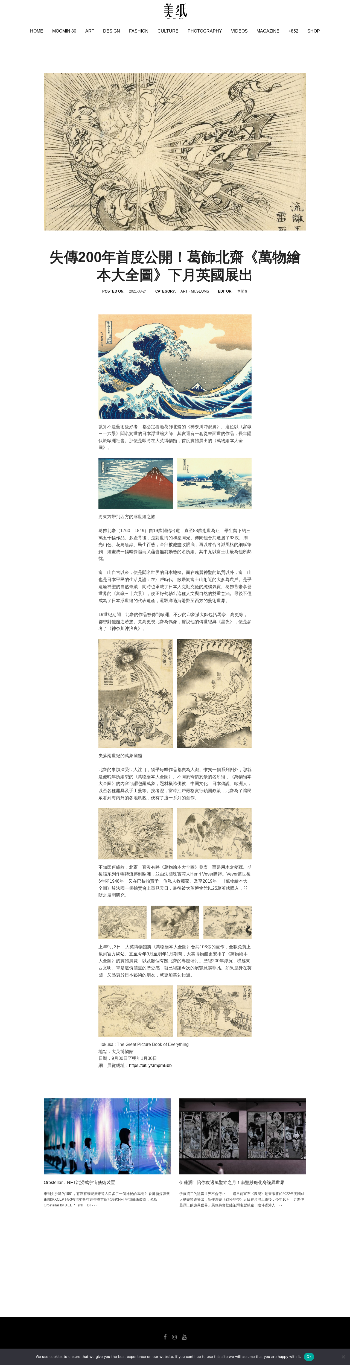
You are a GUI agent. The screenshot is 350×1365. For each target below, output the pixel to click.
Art (89, 31)
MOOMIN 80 (64, 31)
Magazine (267, 31)
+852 (293, 31)
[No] (343, 1357)
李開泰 (242, 291)
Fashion (138, 31)
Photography (205, 31)
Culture (168, 31)
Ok (309, 1356)
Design (111, 31)
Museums (200, 291)
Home (36, 31)
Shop (313, 31)
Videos (239, 31)
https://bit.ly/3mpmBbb (150, 1065)
